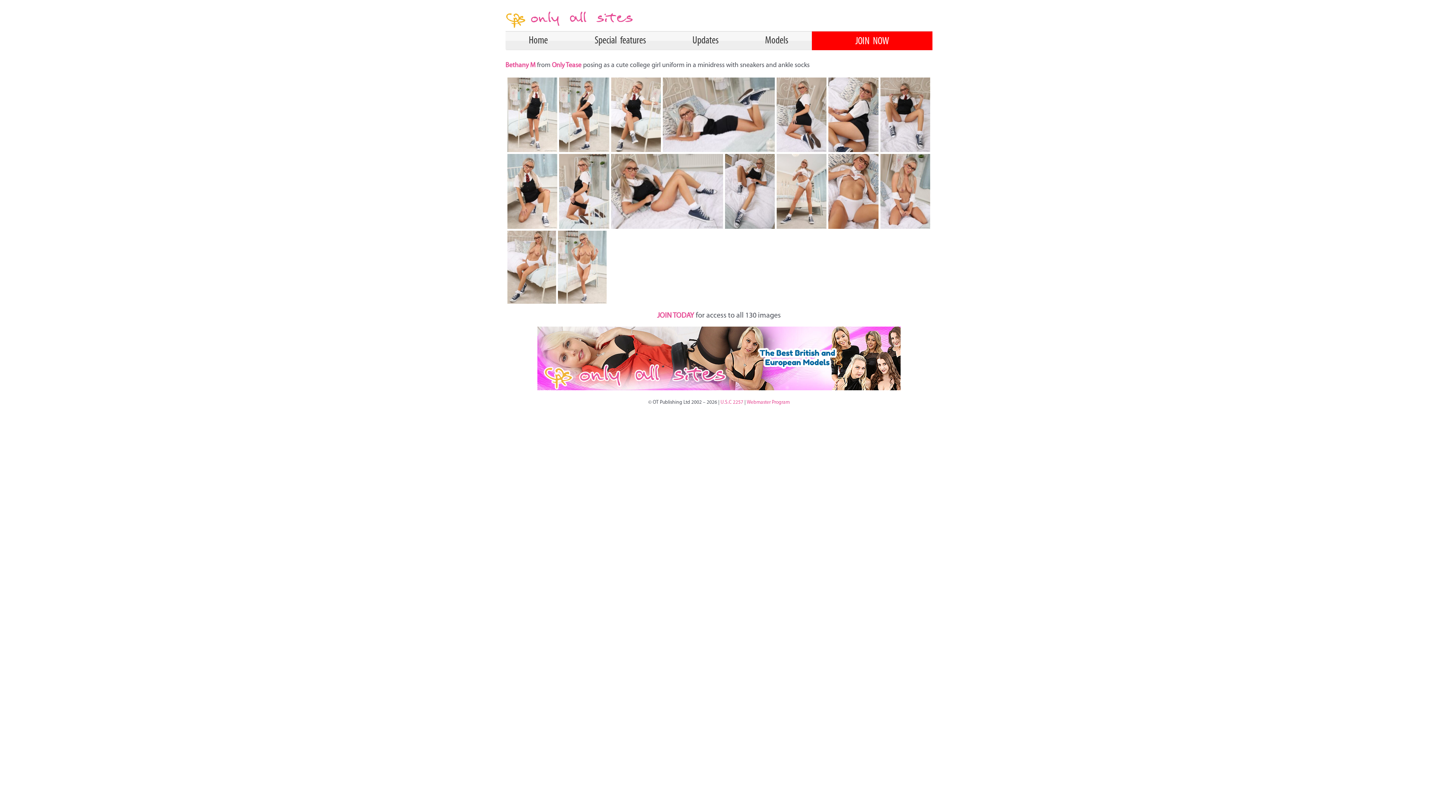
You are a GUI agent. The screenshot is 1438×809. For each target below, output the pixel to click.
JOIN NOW (872, 41)
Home (538, 41)
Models (776, 41)
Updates (705, 41)
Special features (620, 41)
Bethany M (521, 65)
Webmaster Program (768, 402)
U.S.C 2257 (731, 402)
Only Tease (567, 65)
